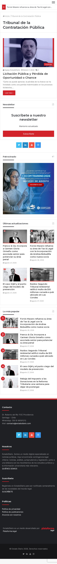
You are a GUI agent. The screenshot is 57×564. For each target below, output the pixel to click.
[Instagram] (38, 145)
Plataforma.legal (10, 531)
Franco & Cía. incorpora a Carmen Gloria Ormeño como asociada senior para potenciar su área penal (15, 253)
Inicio (7, 16)
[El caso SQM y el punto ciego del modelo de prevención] (15, 274)
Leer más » (9, 93)
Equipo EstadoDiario (12, 70)
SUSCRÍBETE (7, 492)
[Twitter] (19, 145)
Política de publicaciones (12, 512)
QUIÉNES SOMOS (9, 468)
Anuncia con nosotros (11, 515)
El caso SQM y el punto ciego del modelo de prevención (14, 287)
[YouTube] (31, 145)
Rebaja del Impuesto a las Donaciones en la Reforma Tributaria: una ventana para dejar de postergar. (34, 382)
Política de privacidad (11, 509)
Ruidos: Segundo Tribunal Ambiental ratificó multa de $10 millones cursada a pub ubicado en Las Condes (42, 291)
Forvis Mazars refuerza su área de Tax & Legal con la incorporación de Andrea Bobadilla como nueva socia (41, 251)
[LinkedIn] (25, 145)
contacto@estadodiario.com (19, 423)
